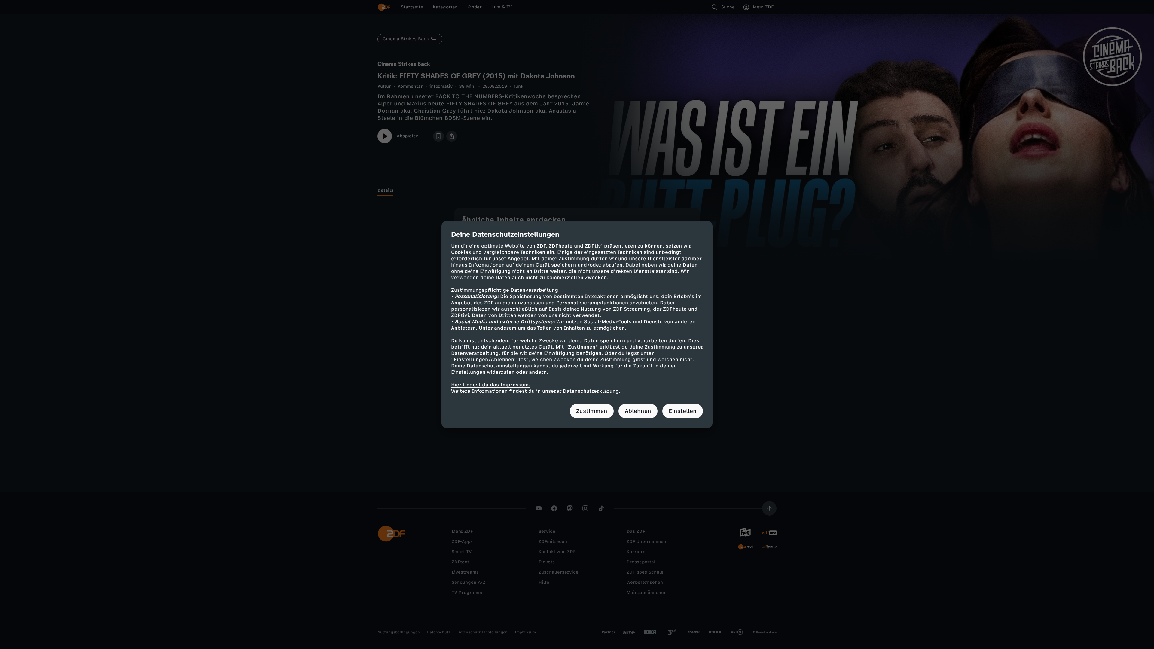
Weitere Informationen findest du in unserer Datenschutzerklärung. (535, 391)
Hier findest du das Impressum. (490, 385)
